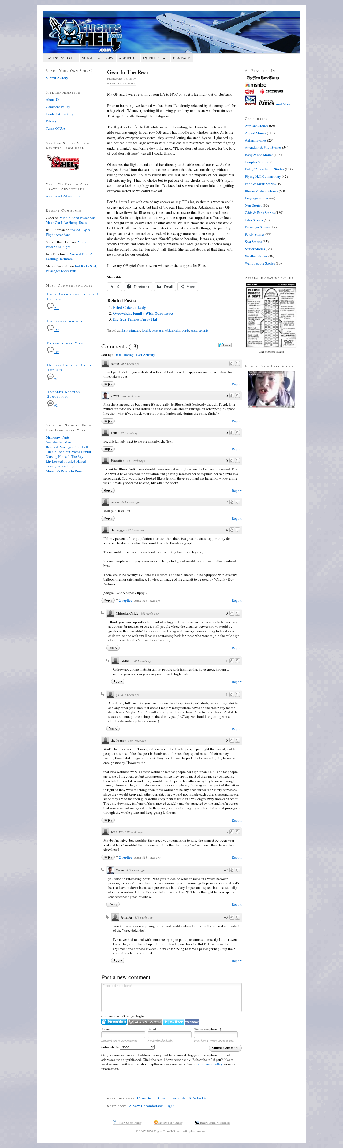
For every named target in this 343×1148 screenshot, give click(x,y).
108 (56, 352)
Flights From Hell (171, 32)
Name (105, 1029)
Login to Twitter (173, 1022)
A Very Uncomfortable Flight (151, 1105)
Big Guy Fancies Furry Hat (135, 319)
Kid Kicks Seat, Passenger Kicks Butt (71, 268)
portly (185, 330)
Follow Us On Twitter (129, 1122)
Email (152, 1029)
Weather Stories (256, 256)
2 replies (126, 600)
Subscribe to (110, 1047)
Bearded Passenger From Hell (67, 446)
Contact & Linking (59, 114)
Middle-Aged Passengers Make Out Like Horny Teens (70, 220)
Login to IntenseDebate (114, 1022)
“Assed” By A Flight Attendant (68, 232)
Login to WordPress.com (145, 1022)
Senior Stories (255, 248)
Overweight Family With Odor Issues (143, 313)
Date (117, 354)
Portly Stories (123, 83)
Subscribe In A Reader (170, 1122)
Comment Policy (210, 1064)
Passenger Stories (257, 227)
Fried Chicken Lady (129, 307)
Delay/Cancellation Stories (264, 169)
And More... (284, 104)
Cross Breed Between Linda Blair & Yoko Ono (172, 1098)
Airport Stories (255, 133)
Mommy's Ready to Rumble (66, 471)
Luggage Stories (257, 198)
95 (56, 379)
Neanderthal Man (65, 342)
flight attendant (130, 330)
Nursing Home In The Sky (64, 456)
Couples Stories (256, 161)
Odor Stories (254, 219)
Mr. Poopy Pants (57, 437)
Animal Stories (255, 140)
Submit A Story (98, 58)
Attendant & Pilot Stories (263, 147)
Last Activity (145, 354)
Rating (129, 354)
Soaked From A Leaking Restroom (69, 256)
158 (56, 330)
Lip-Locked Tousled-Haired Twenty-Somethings (66, 464)
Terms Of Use (55, 128)
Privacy (51, 121)
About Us (128, 58)
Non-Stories (253, 205)
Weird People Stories (260, 263)
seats (194, 330)
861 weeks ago (130, 364)
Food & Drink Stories (260, 183)
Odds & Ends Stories (260, 212)
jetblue (169, 330)
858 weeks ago (130, 695)
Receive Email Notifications (214, 1122)
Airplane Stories (256, 125)
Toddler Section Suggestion (64, 394)
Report (237, 384)
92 (56, 405)
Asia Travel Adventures (63, 196)
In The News (155, 58)
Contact (181, 58)
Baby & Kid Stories (259, 154)
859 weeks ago (134, 832)
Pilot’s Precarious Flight (66, 244)
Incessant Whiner (65, 320)
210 (56, 308)
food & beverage (152, 330)
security (203, 330)
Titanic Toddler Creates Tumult (68, 451)
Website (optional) (207, 1029)
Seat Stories (253, 241)
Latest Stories (61, 58)
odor (177, 330)
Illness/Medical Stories (261, 190)
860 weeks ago (137, 740)
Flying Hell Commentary (263, 176)
